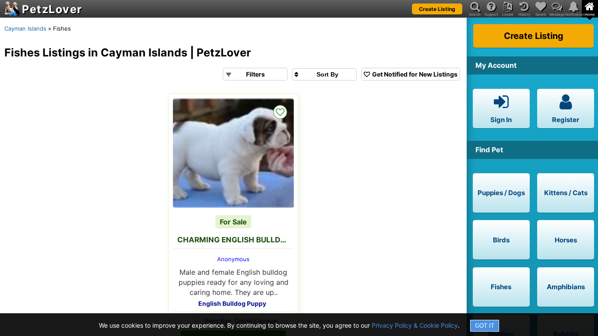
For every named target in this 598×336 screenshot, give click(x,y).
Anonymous (233, 259)
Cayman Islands (25, 28)
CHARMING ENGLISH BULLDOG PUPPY (235, 239)
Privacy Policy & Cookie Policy (415, 325)
